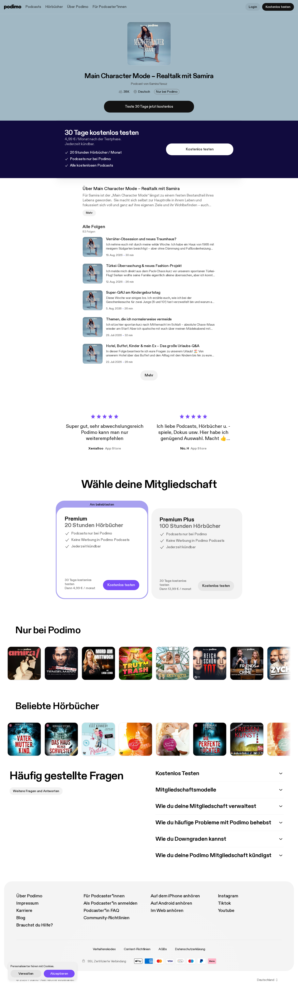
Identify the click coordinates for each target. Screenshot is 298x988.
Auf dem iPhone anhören (175, 896)
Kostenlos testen (278, 7)
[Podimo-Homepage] (12, 7)
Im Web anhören (167, 910)
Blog (20, 918)
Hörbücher (54, 6)
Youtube (226, 910)
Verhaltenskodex (104, 949)
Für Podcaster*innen (109, 6)
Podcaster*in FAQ (101, 910)
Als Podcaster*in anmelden (111, 903)
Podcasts (33, 6)
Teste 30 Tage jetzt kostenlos (149, 106)
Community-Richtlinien (107, 918)
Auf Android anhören (171, 903)
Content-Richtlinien (137, 949)
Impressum (27, 903)
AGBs (163, 949)
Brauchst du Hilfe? (34, 925)
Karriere (24, 910)
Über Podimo (77, 6)
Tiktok (224, 903)
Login (253, 7)
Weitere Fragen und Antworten (36, 791)
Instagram (228, 896)
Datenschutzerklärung (190, 949)
